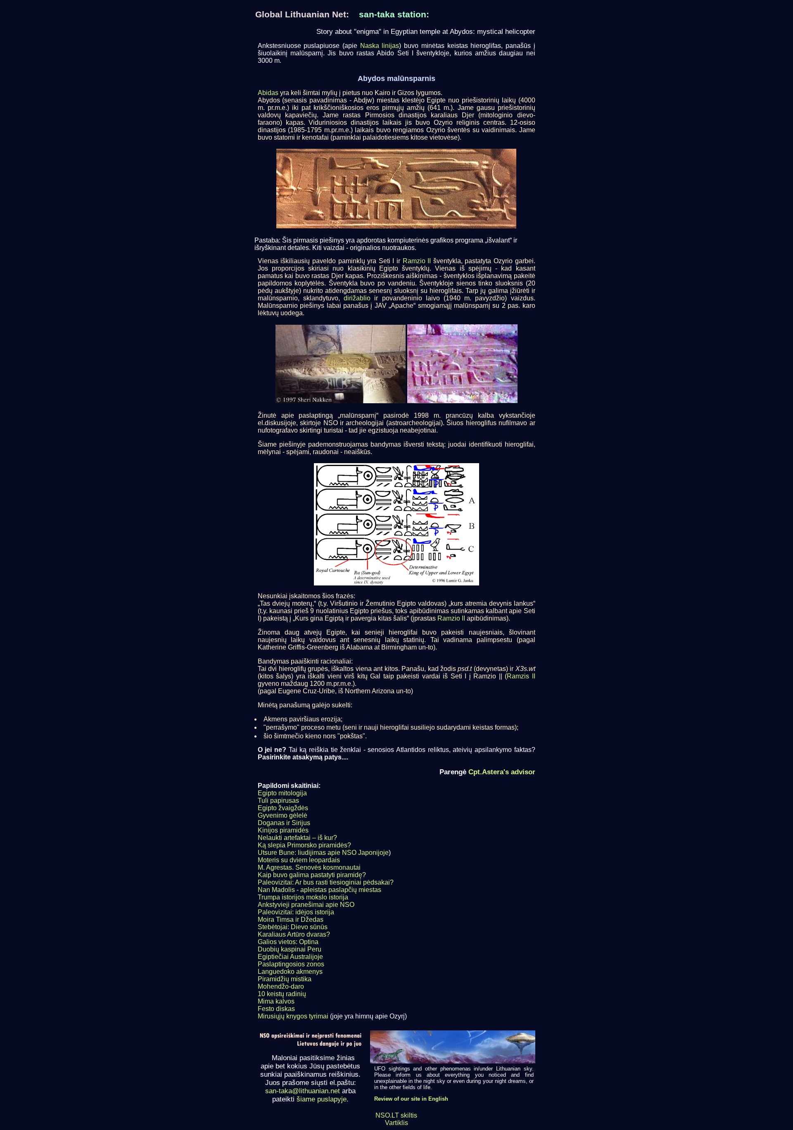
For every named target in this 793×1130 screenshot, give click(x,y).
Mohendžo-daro (281, 986)
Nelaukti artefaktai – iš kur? (297, 837)
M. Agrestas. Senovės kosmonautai (309, 867)
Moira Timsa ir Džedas (290, 919)
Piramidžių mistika (284, 979)
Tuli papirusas (278, 800)
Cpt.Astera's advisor (501, 772)
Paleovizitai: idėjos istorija (296, 912)
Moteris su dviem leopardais (299, 860)
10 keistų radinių (282, 993)
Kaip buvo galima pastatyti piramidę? (312, 874)
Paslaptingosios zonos (291, 964)
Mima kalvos (276, 1001)
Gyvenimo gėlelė (282, 815)
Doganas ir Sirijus (284, 822)
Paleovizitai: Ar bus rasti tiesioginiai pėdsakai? (326, 882)
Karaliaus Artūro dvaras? (294, 934)
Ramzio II (417, 260)
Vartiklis (396, 1122)
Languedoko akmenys (290, 971)
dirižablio (357, 298)
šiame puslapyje (322, 1099)
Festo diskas (276, 1008)
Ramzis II (521, 676)
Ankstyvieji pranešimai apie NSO (306, 904)
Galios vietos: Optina (288, 941)
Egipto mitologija (282, 793)
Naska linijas (379, 45)
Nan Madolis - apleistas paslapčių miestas (319, 889)
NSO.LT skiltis (396, 1115)
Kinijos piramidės (283, 830)
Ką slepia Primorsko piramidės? (304, 845)
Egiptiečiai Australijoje (290, 956)
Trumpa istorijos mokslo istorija (303, 897)
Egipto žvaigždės (283, 807)
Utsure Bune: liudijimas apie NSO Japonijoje (323, 852)
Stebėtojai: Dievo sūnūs (293, 926)
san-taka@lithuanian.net (302, 1091)
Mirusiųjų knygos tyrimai (293, 1016)
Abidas (268, 92)
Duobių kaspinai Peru (289, 949)
